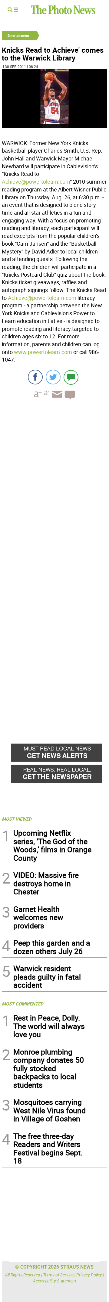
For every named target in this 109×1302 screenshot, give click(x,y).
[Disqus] (54, 487)
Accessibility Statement (54, 1281)
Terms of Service (58, 1275)
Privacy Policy (89, 1275)
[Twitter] (53, 377)
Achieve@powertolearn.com (36, 181)
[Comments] (71, 377)
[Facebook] (35, 377)
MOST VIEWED (16, 819)
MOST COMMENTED (22, 1004)
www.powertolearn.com (43, 352)
